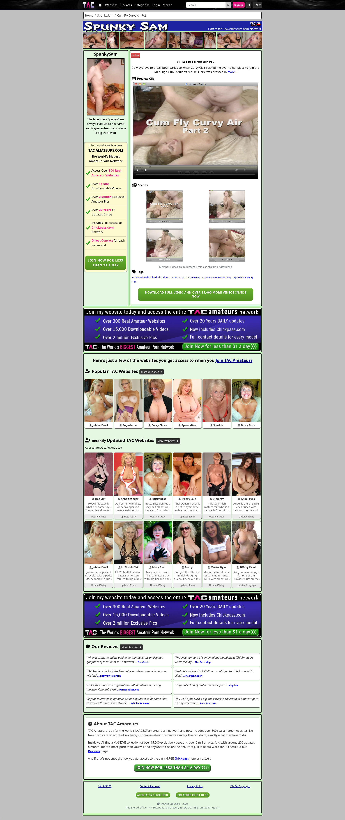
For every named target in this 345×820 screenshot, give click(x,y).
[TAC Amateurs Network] (89, 5)
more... (232, 72)
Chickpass (181, 758)
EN (256, 5)
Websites (111, 5)
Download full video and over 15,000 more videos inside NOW (195, 294)
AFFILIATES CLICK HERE (153, 795)
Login (156, 5)
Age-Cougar (178, 277)
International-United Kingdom (150, 277)
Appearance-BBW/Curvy (216, 277)
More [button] (166, 5)
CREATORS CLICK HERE (192, 795)
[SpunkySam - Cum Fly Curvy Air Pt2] (164, 206)
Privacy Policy (195, 786)
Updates (126, 5)
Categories (142, 5)
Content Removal (150, 786)
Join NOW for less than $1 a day (105, 262)
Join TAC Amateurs (234, 360)
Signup (238, 5)
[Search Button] (228, 5)
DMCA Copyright (240, 786)
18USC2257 (104, 786)
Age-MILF (193, 277)
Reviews (94, 751)
